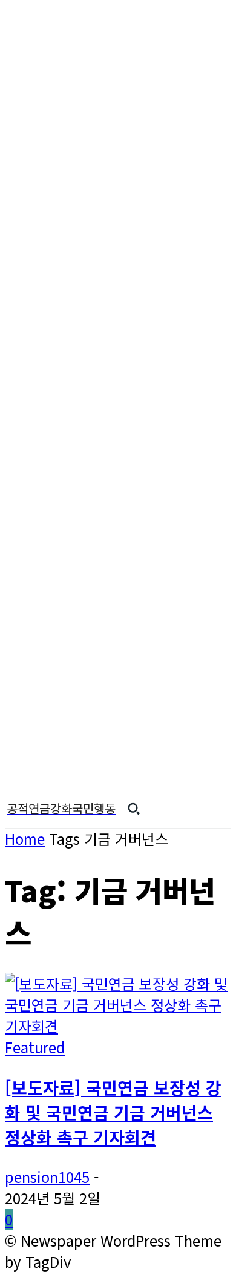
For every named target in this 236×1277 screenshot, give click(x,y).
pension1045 (47, 1176)
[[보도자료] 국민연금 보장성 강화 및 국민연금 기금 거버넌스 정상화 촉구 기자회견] (118, 1025)
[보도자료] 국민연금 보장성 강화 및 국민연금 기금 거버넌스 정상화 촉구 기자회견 (113, 1112)
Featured (35, 1047)
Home (25, 838)
